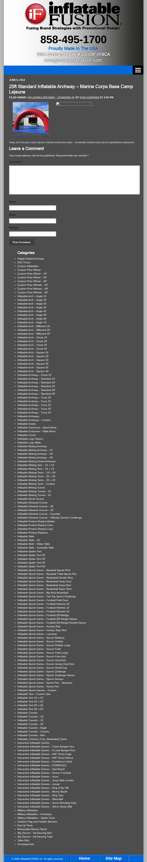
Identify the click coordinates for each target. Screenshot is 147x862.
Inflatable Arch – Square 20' (33, 356)
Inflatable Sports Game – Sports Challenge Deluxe (46, 675)
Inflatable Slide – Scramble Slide (35, 547)
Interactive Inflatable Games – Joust (37, 776)
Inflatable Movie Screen (30, 498)
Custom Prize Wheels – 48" (32, 288)
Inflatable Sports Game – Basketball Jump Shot (44, 585)
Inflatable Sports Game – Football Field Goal (42, 600)
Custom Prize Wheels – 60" (32, 292)
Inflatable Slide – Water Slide (33, 543)
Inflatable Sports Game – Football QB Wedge (43, 615)
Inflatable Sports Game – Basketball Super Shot (44, 588)
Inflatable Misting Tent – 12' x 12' (35, 465)
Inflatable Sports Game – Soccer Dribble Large (43, 645)
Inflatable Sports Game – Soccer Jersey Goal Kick (45, 664)
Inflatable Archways (28, 416)
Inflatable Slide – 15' (28, 540)
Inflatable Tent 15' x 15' (30, 697)
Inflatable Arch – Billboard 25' (33, 333)
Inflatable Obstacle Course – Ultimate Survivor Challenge (49, 517)
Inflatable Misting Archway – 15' (35, 453)
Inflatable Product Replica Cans (35, 525)
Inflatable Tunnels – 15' (30, 720)
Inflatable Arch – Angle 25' (32, 303)
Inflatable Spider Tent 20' (31, 555)
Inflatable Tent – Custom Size (34, 694)
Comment (15, 161)
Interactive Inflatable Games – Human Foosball (44, 772)
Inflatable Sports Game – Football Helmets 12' (43, 607)
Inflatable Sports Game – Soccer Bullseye (41, 637)
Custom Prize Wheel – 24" (32, 273)
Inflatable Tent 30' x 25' (30, 709)
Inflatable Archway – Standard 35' (36, 393)
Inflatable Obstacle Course (32, 502)
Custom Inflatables (28, 266)
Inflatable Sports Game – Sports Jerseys (40, 679)
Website (13, 227)
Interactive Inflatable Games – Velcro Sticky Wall (44, 806)
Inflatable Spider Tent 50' (31, 566)
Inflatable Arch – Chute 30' (32, 348)
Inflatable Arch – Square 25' (33, 360)
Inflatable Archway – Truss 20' (34, 408)
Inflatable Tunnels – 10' (30, 716)
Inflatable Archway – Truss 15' (34, 405)
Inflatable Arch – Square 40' (33, 371)
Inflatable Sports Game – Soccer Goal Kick (41, 660)
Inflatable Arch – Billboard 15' (33, 326)
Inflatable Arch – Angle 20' (32, 299)
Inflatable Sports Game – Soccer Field (39, 649)
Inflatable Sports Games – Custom (36, 690)
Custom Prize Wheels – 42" (32, 284)
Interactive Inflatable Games (33, 742)
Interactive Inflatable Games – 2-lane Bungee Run (45, 746)
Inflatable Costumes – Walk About (36, 431)
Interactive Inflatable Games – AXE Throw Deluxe (45, 757)
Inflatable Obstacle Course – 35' (35, 506)
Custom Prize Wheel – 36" (32, 281)
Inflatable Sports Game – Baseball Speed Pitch (43, 570)
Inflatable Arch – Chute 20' (32, 341)
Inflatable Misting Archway (32, 446)
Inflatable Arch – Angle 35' (32, 311)
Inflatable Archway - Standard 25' (51, 97)
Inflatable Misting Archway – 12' (35, 450)
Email (12, 214)
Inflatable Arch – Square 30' (33, 363)
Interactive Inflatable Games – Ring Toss (40, 795)
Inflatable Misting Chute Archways (36, 461)
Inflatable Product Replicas (32, 532)
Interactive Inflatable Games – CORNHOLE (41, 765)
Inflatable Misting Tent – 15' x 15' (35, 468)
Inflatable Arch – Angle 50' (32, 318)
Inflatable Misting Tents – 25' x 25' (36, 480)
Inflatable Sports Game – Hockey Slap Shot (42, 630)
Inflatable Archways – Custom (34, 420)
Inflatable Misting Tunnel (31, 487)
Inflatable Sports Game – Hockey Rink (39, 626)
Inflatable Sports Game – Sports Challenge (41, 671)
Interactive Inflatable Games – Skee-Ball (40, 799)
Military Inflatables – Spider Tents (36, 817)
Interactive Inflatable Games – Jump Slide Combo (45, 780)
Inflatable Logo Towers (30, 438)
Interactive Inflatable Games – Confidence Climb (44, 761)
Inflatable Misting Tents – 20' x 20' (36, 476)
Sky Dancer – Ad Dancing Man (34, 832)
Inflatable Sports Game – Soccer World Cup (42, 667)
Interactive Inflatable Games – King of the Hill (42, 787)
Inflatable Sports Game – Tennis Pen (38, 686)
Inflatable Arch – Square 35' (33, 367)
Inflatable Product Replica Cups (35, 528)
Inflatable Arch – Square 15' (33, 352)
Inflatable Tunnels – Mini (31, 735)
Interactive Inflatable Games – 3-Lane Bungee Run (46, 750)
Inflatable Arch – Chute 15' (32, 337)
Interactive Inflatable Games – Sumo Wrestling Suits (46, 802)
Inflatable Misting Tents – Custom (36, 483)
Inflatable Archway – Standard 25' (36, 386)
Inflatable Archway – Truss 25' (34, 412)
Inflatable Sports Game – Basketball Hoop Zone (44, 581)
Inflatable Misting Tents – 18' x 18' (36, 472)
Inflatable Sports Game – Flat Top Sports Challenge (46, 596)
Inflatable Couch (26, 435)
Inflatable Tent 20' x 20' (30, 701)
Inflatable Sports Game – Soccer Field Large (42, 652)
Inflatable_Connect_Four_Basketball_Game (42, 739)
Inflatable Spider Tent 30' (31, 558)
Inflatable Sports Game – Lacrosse (37, 634)
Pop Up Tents (25, 825)
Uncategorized (25, 844)
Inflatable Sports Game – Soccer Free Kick (41, 656)
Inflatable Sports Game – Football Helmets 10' (43, 603)
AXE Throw (23, 262)
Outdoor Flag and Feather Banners (37, 821)
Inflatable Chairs (26, 423)
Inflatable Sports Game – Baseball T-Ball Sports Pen (47, 573)
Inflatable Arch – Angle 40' (32, 314)
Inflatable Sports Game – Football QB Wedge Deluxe (47, 619)
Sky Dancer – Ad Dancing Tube (35, 836)
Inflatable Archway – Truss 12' (34, 401)
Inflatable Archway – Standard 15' (36, 378)
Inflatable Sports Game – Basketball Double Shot (45, 577)
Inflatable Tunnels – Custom (33, 731)
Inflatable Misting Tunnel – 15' (34, 495)
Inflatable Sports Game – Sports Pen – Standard (44, 682)
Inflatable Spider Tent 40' (31, 562)
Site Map (114, 858)
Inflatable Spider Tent (29, 551)
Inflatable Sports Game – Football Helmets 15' (43, 611)
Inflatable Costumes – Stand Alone (36, 427)
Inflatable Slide (25, 536)
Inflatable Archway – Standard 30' (36, 390)
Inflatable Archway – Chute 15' (34, 375)
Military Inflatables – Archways (34, 814)
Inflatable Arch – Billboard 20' (33, 330)
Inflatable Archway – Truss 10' (34, 397)
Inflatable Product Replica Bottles (36, 521)
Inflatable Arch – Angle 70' (32, 322)
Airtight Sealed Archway (30, 258)
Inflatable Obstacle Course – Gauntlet (38, 513)
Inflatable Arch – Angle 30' (32, 307)
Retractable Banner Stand (32, 829)
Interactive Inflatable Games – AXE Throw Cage (44, 754)
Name (12, 201)
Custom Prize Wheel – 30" (32, 277)
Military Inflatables (27, 810)
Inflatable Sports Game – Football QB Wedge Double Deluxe (51, 622)
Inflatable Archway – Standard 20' (36, 382)
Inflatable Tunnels (27, 712)
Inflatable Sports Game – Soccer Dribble (40, 641)
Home (84, 858)
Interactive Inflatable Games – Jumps (38, 784)
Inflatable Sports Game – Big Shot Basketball (42, 592)
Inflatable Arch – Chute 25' (32, 345)
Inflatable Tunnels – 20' (30, 724)
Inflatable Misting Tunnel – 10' (34, 491)
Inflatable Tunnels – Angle (32, 727)
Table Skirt (23, 840)
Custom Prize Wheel (29, 269)
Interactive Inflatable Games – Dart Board (41, 769)
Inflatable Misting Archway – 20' (35, 457)
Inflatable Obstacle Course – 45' (35, 510)
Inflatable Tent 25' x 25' (30, 705)
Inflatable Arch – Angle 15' (32, 296)
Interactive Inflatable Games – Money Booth (42, 791)
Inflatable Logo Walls (29, 442)
